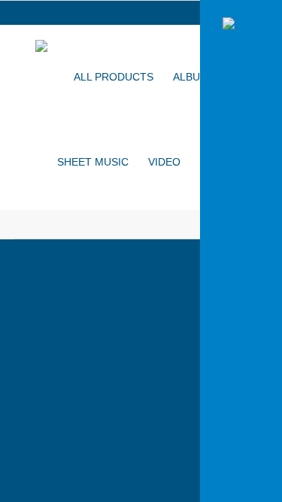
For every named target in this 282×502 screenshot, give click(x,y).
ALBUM (191, 77)
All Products (113, 77)
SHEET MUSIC (93, 162)
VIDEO (164, 162)
